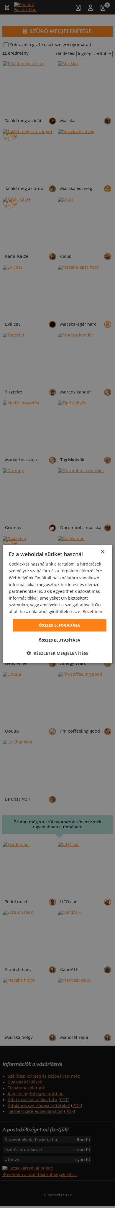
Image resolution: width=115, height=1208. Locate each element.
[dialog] (57, 604)
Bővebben (92, 611)
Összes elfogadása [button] (59, 625)
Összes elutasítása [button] (59, 639)
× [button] (102, 552)
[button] (57, 653)
